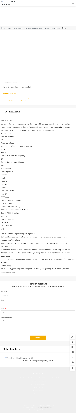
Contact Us (38, 374)
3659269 (44, 381)
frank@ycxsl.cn (39, 390)
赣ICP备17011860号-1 (30, 407)
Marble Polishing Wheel (52, 28)
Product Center (17, 28)
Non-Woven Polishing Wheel (33, 28)
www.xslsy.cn (39, 394)
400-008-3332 (39, 387)
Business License (43, 407)
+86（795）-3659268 (36, 381)
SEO (51, 407)
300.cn (44, 410)
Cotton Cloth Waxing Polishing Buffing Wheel (38, 361)
